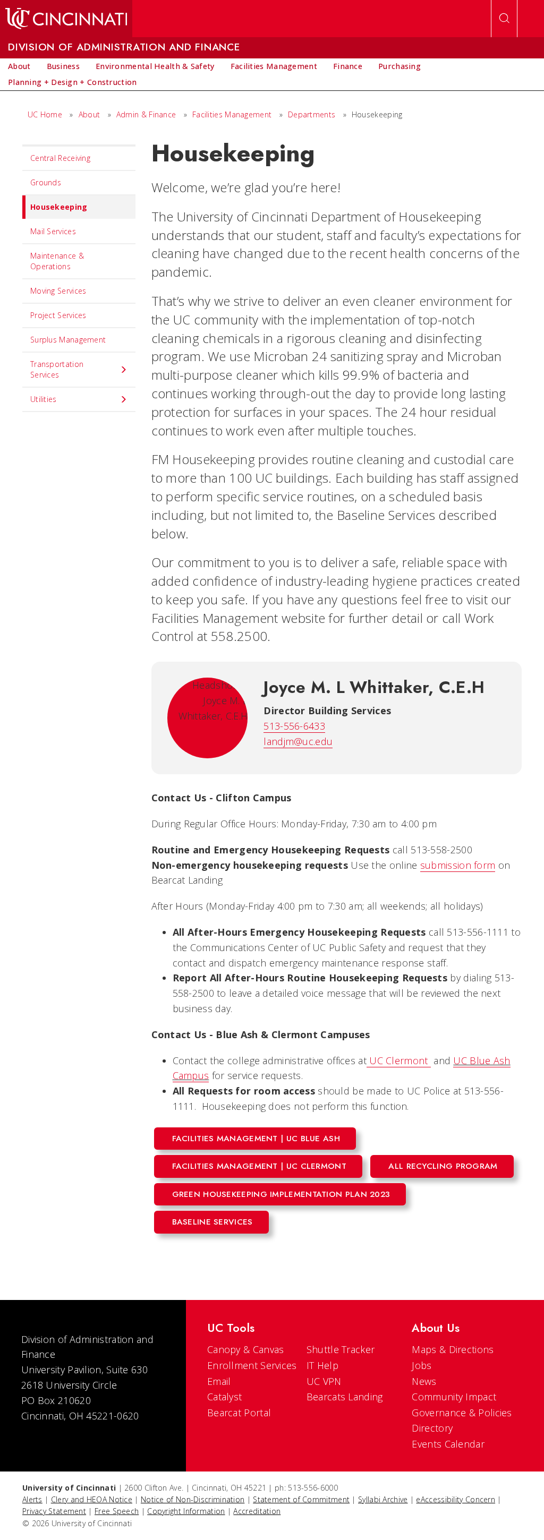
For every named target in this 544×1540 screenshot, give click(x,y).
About (89, 114)
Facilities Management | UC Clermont (259, 1166)
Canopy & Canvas (245, 1349)
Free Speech (117, 1511)
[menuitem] (19, 66)
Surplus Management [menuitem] (68, 340)
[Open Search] (504, 18)
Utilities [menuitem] (43, 399)
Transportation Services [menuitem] (56, 369)
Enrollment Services (252, 1365)
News (424, 1381)
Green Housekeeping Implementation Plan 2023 (281, 1194)
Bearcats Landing (345, 1396)
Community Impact (454, 1396)
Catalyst (224, 1396)
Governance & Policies (462, 1412)
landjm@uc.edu (298, 741)
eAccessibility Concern (455, 1499)
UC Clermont (399, 1060)
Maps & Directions (453, 1349)
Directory (432, 1428)
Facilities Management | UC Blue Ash (256, 1138)
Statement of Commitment (301, 1499)
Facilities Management (231, 114)
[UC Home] (66, 18)
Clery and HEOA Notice (91, 1499)
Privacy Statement (54, 1511)
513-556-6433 (294, 726)
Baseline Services (212, 1222)
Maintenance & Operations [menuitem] (57, 261)
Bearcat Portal (239, 1412)
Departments (311, 114)
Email (219, 1381)
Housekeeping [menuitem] (59, 207)
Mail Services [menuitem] (53, 231)
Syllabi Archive (383, 1499)
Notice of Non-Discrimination (192, 1499)
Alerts (32, 1499)
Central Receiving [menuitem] (60, 158)
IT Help (322, 1365)
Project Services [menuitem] (58, 315)
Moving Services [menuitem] (58, 291)
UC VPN (324, 1381)
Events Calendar (448, 1444)
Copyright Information (186, 1511)
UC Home (45, 114)
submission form (458, 865)
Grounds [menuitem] (45, 182)
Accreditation (256, 1511)
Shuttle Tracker (341, 1349)
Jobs (421, 1365)
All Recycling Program (442, 1166)
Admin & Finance (146, 114)
